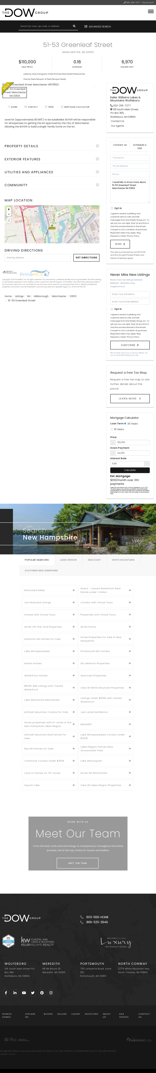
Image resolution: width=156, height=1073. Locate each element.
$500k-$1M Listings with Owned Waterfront (43, 687)
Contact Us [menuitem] (144, 1015)
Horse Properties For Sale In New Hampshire (101, 639)
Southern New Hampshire (41, 570)
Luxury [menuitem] (75, 1014)
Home (8, 296)
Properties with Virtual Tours (98, 614)
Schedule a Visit (139, 146)
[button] (74, 26)
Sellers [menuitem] (62, 1014)
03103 (73, 296)
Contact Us (117, 121)
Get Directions (86, 257)
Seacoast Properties (93, 675)
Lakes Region (68, 559)
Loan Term (117, 423)
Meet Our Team (77, 863)
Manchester (59, 296)
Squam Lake (32, 785)
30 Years (132, 423)
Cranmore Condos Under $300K (44, 760)
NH (28, 296)
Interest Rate (118, 458)
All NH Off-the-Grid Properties (43, 626)
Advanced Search (100, 26)
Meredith (86, 724)
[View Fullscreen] (8, 220)
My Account (148, 2)
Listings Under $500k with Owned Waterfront (101, 699)
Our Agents (117, 126)
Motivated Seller (34, 590)
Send (118, 244)
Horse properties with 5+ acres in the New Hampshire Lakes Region (47, 724)
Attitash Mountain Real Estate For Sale (45, 736)
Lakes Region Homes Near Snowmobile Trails (97, 748)
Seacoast (94, 559)
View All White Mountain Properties (102, 687)
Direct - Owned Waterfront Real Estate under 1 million (101, 590)
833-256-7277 (133, 2)
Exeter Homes (33, 663)
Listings (19, 296)
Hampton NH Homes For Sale (42, 639)
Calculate (130, 470)
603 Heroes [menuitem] (124, 1015)
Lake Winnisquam (91, 760)
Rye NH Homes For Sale (38, 748)
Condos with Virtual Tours (97, 602)
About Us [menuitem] (107, 1015)
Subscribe (128, 345)
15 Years (118, 429)
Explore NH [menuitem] (30, 1015)
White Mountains (123, 559)
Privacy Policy (133, 236)
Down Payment (119, 448)
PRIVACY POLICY (9, 1054)
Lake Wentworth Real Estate (42, 699)
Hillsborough (41, 296)
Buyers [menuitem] (48, 1014)
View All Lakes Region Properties (101, 785)
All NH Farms (88, 626)
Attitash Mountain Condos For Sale (46, 712)
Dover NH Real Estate (94, 773)
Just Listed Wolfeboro (94, 712)
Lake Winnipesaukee (37, 651)
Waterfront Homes (36, 675)
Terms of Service (118, 258)
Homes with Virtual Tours (39, 614)
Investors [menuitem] (91, 1014)
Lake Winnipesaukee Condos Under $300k (103, 736)
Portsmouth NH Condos (95, 651)
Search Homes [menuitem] (7, 1015)
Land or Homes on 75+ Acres (42, 773)
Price (113, 437)
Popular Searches (37, 559)
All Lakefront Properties (95, 663)
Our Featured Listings (37, 602)
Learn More (128, 398)
